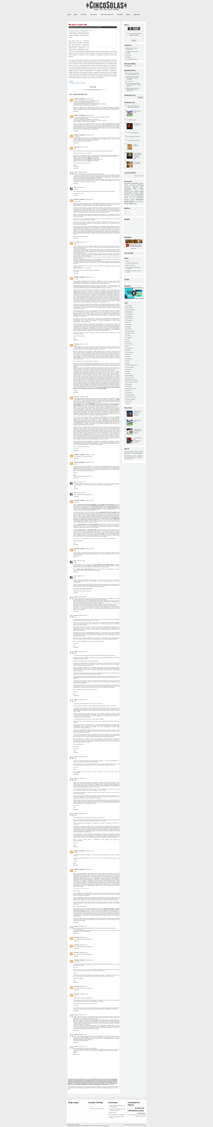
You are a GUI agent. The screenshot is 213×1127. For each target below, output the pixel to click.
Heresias (126, 191)
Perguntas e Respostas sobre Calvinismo (133, 268)
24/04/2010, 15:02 (89, 462)
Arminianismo (130, 314)
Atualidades (135, 183)
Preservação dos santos (132, 382)
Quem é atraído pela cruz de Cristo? (116, 1117)
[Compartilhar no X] (93, 87)
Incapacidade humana (131, 193)
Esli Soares (76, 147)
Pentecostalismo (130, 378)
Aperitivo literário (131, 310)
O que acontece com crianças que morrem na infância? (137, 431)
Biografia (129, 327)
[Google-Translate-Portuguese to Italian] (96, 1107)
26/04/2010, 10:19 (84, 952)
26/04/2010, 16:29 (82, 1014)
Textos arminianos (131, 399)
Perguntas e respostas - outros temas (134, 271)
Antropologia (130, 307)
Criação (128, 335)
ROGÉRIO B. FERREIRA (79, 99)
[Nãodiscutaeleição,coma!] (93, 25)
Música (132, 194)
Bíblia (127, 14)
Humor (128, 361)
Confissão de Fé (130, 333)
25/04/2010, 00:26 (83, 615)
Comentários (129, 214)
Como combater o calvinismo (133, 136)
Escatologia (140, 188)
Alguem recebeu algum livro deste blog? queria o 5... (133, 88)
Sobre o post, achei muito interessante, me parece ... (133, 77)
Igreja (141, 191)
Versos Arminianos (131, 265)
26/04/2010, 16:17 (84, 986)
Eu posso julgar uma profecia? (137, 162)
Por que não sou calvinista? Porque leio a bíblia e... (133, 73)
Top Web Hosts (126, 1124)
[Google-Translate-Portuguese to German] (94, 1107)
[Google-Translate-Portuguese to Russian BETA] (102, 1107)
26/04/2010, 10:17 (84, 945)
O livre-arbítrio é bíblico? (137, 111)
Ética (128, 346)
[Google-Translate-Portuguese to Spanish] (104, 1107)
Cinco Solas (76, 1124)
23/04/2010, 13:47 (89, 135)
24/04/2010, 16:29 (89, 548)
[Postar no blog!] (92, 87)
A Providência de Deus (132, 59)
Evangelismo (127, 190)
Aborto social (113, 1112)
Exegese (129, 350)
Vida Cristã (128, 203)
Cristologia (127, 188)
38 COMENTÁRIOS (98, 27)
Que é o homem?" (91, 715)
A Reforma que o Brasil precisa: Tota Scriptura (117, 1106)
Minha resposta (130, 367)
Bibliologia (140, 185)
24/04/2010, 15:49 (81, 482)
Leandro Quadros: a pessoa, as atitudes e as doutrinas (137, 413)
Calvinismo (93, 14)
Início (128, 261)
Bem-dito (129, 322)
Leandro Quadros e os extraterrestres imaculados (137, 440)
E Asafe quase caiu (131, 120)
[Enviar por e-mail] (90, 87)
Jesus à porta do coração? (133, 140)
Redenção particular (129, 199)
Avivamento (132, 185)
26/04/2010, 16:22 (84, 994)
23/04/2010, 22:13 (89, 199)
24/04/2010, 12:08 (84, 396)
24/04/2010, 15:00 (89, 454)
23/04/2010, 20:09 (82, 172)
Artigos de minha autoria (132, 263)
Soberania (139, 199)
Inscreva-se (136, 14)
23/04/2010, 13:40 (89, 115)
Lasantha (93, 1125)
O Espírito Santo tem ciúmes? (137, 124)
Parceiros (119, 14)
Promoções (132, 197)
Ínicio (69, 14)
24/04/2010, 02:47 (89, 277)
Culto (128, 339)
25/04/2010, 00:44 (83, 651)
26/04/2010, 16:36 (82, 1034)
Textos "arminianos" (138, 201)
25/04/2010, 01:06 (83, 756)
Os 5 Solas (83, 14)
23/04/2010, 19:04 (84, 147)
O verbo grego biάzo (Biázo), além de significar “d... (133, 84)
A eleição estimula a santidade (77, 83)
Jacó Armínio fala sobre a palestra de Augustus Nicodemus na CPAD (137, 156)
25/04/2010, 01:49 (89, 851)
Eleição (134, 188)
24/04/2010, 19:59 (81, 560)
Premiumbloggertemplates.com (102, 1125)
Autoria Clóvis (130, 318)
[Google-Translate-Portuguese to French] (92, 1107)
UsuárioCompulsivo (142, 1116)
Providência (140, 197)
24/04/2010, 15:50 (89, 500)
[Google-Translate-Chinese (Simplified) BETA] (90, 1107)
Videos (135, 203)
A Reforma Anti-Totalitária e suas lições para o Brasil (117, 1109)
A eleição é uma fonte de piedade (132, 52)
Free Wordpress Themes (78, 1125)
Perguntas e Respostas (106, 14)
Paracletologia (139, 194)
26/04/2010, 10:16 (84, 937)
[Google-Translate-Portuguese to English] (100, 1107)
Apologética (127, 183)
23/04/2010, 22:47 (84, 242)
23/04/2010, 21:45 (81, 187)
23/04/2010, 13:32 (89, 99)
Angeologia (129, 305)
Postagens (128, 211)
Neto (75, 187)
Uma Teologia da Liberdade (82, 895)
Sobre (75, 14)
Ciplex (139, 1124)
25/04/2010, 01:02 (83, 699)
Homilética (136, 191)
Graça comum (139, 190)
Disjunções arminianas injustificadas (132, 48)
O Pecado (129, 55)
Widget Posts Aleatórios (138, 175)
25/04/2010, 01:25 (83, 778)
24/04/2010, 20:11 (81, 576)
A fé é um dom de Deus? (133, 132)
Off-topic (129, 373)
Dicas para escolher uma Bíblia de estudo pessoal (133, 106)
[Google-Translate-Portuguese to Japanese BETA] (98, 1107)
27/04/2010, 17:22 (83, 1046)
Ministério (129, 369)
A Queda (129, 57)
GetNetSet (143, 1124)
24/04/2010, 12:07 (84, 344)
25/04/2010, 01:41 (83, 813)
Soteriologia (129, 201)
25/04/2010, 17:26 (82, 926)
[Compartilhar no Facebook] (95, 87)
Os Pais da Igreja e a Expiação (117, 1114)
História (132, 191)
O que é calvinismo (135, 145)
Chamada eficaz (138, 186)
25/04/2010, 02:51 (89, 869)
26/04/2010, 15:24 (89, 960)
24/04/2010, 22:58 (82, 597)
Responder (75, 111)
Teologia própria (130, 395)
